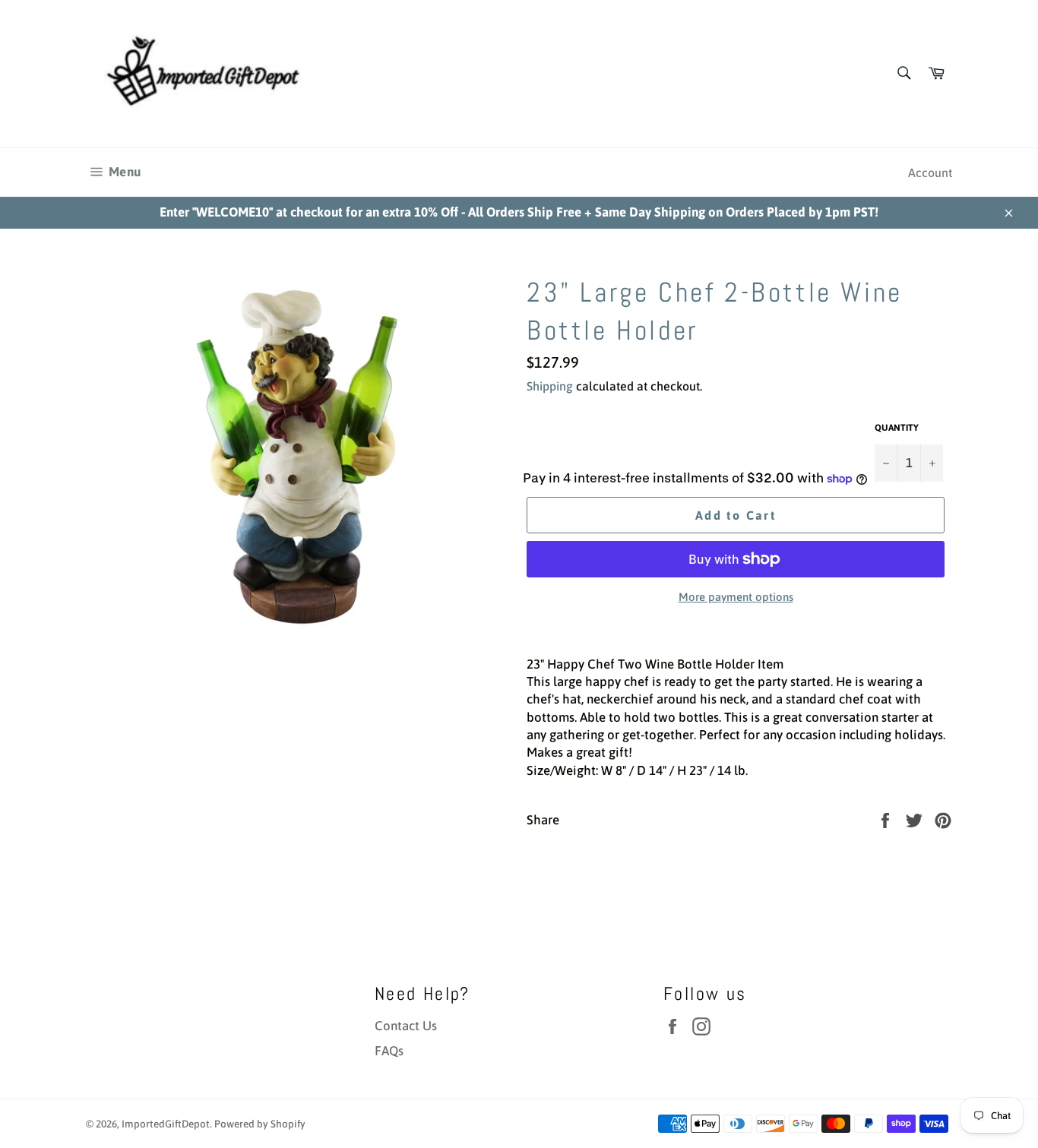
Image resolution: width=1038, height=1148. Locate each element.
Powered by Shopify (259, 1124)
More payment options (736, 596)
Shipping (550, 386)
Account (930, 172)
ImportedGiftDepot (166, 1124)
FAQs (389, 1050)
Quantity (897, 427)
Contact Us (406, 1025)
